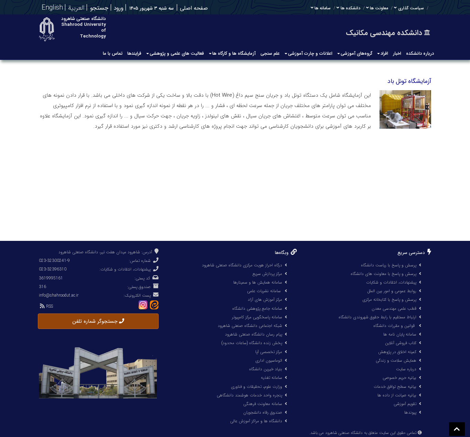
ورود (118, 8)
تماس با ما (112, 53)
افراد (384, 53)
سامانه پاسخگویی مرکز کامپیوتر (257, 317)
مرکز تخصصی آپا (268, 352)
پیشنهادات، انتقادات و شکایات (391, 282)
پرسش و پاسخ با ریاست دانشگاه (388, 265)
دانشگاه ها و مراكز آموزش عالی (256, 421)
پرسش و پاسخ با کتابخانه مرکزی (389, 299)
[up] (457, 429)
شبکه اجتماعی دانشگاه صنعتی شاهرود (250, 325)
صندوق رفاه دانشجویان (262, 412)
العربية (75, 8)
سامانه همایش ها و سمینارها (257, 282)
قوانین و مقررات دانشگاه (394, 325)
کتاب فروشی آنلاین (400, 343)
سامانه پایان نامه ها (399, 334)
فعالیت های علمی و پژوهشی (177, 53)
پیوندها (410, 412)
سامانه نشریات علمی (264, 291)
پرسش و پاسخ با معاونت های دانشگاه (383, 273)
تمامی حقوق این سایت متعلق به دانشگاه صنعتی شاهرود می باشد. (362, 433)
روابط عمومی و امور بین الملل (391, 291)
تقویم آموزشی (405, 404)
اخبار (397, 53)
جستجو (99, 8)
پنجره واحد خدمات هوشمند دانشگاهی (249, 395)
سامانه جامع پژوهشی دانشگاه (257, 308)
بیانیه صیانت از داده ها (396, 395)
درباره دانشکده (420, 53)
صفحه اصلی (194, 8)
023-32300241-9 (54, 260)
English (51, 8)
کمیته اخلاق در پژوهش (397, 352)
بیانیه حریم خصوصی (399, 377)
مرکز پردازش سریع (267, 273)
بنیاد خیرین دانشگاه (265, 369)
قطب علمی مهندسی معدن (394, 308)
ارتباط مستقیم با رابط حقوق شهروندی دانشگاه (377, 317)
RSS (49, 306)
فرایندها (134, 53)
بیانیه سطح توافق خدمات (395, 386)
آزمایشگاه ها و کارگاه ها (234, 53)
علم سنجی (270, 53)
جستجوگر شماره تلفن (95, 321)
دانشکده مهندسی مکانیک (384, 33)
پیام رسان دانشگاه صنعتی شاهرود (253, 334)
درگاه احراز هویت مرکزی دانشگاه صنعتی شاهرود (242, 265)
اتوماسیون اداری (268, 360)
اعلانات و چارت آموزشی (310, 53)
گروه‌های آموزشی (356, 53)
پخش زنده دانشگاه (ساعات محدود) (251, 343)
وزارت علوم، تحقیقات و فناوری (256, 386)
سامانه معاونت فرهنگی (262, 404)
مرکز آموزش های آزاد (265, 299)
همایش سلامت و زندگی (396, 360)
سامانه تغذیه (271, 377)
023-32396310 (52, 269)
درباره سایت (406, 369)
